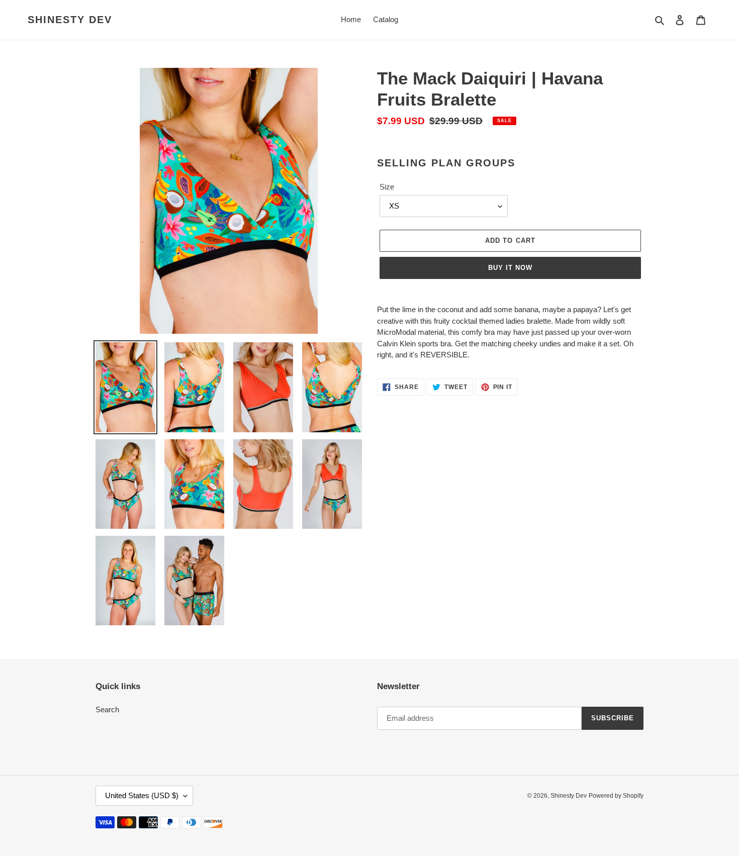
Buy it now (510, 267)
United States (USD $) (141, 795)
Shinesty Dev (70, 19)
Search (107, 709)
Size (387, 186)
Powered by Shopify (616, 795)
